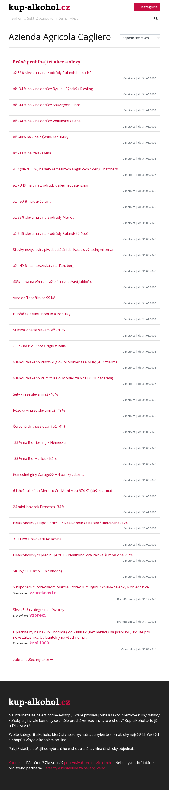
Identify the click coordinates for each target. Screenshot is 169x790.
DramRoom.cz (126, 599)
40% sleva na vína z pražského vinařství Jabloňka (53, 281)
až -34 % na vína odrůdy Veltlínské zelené (47, 120)
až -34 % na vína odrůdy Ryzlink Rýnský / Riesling (53, 88)
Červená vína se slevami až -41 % (40, 426)
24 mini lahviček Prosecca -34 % (39, 506)
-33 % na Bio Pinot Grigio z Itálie (39, 346)
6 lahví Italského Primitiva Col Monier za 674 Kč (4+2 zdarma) (63, 378)
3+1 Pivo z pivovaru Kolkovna (37, 539)
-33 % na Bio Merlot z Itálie (35, 458)
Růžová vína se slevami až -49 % (39, 410)
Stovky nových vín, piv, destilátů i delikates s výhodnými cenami (64, 249)
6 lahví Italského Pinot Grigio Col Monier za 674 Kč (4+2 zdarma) (65, 362)
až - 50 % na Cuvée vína (32, 201)
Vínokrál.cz (128, 649)
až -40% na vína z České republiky (40, 137)
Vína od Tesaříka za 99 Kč (34, 297)
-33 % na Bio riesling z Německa (39, 442)
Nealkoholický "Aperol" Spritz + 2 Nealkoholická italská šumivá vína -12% (73, 555)
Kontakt (15, 762)
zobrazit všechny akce (31, 659)
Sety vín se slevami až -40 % (35, 394)
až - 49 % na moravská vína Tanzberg (44, 265)
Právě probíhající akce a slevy (46, 62)
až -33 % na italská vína (32, 153)
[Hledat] (155, 18)
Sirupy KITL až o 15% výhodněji (38, 571)
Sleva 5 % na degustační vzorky (38, 609)
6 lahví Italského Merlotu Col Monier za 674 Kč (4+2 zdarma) (62, 490)
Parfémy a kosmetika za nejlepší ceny (74, 768)
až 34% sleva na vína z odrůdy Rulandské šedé (50, 233)
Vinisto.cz (129, 78)
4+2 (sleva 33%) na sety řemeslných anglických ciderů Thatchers (65, 169)
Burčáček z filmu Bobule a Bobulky (41, 313)
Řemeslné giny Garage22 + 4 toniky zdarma (48, 474)
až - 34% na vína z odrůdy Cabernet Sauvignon (51, 185)
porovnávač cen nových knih (87, 762)
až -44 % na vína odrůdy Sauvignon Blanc (46, 104)
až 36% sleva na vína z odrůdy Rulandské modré (52, 72)
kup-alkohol (39, 7)
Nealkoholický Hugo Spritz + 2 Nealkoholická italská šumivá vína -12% (70, 522)
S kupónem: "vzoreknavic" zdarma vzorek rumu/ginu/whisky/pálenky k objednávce (81, 587)
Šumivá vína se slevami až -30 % (39, 329)
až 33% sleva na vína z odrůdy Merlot (43, 217)
